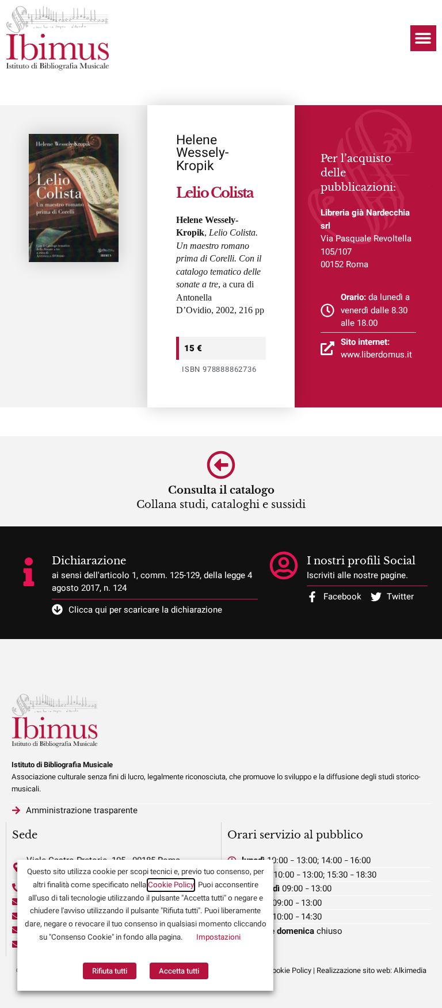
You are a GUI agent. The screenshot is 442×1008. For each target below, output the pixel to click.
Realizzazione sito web (353, 970)
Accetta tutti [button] (179, 970)
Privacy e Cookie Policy (274, 970)
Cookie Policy (171, 885)
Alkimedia (410, 970)
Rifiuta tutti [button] (109, 970)
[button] (423, 38)
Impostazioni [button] (218, 937)
